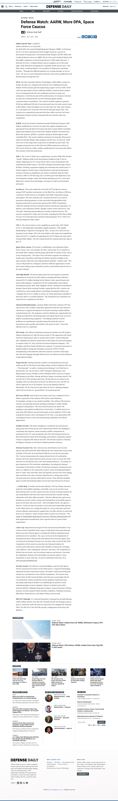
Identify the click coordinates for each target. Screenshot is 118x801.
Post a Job (91, 725)
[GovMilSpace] (87, 2)
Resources (18, 6)
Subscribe (106, 6)
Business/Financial (77, 11)
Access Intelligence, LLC (55, 790)
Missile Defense (18, 677)
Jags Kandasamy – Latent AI (63, 728)
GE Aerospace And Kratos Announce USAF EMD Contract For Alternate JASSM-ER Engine (58, 682)
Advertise (49, 762)
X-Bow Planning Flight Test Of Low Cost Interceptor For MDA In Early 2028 (20, 681)
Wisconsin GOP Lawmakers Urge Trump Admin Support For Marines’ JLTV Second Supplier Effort (25, 710)
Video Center (33, 6)
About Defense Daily (68, 762)
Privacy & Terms (62, 764)
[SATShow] (77, 1)
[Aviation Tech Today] (110, 1)
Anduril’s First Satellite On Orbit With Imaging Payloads (78, 680)
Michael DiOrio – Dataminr (62, 707)
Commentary (94, 11)
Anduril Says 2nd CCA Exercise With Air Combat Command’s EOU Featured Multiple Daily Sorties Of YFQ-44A (39, 683)
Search (101, 722)
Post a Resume (101, 725)
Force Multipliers (60, 694)
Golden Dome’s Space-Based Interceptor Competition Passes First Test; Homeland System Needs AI (97, 682)
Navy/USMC (46, 11)
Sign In (112, 6)
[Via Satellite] (68, 1)
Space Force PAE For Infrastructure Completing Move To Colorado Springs (24, 697)
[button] (2, 6)
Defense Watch (27, 18)
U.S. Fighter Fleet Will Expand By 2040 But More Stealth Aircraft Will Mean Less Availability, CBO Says (26, 738)
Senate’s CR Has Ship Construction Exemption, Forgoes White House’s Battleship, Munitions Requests (23, 724)
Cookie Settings (51, 764)
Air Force (60, 11)
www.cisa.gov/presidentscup (26, 560)
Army (33, 11)
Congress (15, 707)
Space (21, 11)
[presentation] (49, 698)
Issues (25, 6)
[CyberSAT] (97, 1)
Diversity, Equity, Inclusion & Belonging (58, 768)
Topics (11, 6)
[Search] (6, 6)
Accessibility (50, 766)
